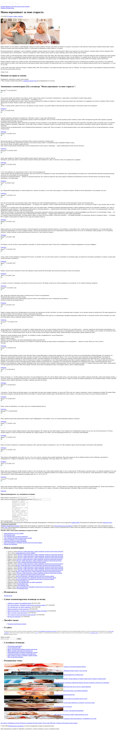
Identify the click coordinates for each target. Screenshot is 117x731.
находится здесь (107, 522)
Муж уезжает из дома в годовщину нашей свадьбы (22, 655)
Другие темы (46, 723)
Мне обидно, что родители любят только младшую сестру (71, 714)
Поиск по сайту (5, 637)
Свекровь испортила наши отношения (15, 541)
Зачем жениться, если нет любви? (14, 533)
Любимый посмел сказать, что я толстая (75, 670)
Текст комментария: (6, 521)
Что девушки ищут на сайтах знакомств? (16, 536)
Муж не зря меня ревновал (15, 657)
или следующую (67, 526)
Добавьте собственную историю (10, 526)
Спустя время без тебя (14, 647)
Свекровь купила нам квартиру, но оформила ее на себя (79, 718)
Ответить (3, 108)
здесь (6, 527)
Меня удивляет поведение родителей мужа (20, 651)
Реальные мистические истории (17, 624)
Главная (3, 6)
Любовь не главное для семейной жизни (19, 603)
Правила (3, 8)
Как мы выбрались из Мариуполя (73, 674)
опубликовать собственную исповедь (48, 631)
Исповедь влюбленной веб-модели (64, 694)
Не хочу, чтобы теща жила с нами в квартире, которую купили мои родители (40, 551)
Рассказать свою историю (22, 6)
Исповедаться (10, 8)
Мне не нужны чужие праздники (17, 613)
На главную (4, 723)
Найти (19, 638)
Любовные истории (14, 723)
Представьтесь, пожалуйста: (9, 497)
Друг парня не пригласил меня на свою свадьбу (18, 538)
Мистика (52, 723)
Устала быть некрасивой (15, 646)
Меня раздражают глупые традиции (18, 609)
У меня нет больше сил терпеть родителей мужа (22, 654)
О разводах (59, 723)
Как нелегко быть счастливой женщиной (75, 690)
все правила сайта (94, 632)
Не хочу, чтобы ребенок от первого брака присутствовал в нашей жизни (84, 678)
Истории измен (37, 723)
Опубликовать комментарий (8, 524)
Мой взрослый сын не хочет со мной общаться (77, 686)
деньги (11, 16)
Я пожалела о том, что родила (63, 706)
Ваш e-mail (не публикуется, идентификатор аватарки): (17, 499)
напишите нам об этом (29, 81)
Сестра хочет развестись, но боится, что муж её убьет (79, 702)
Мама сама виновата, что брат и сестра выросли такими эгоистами (27, 611)
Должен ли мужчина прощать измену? (74, 666)
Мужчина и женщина (26, 723)
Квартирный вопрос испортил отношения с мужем (22, 652)
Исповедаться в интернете (16, 726)
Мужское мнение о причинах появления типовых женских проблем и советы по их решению (81, 682)
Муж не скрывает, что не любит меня (15, 539)
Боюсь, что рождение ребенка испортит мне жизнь (22, 649)
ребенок (20, 16)
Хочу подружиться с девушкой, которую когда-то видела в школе (23, 542)
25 (8, 16)
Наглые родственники (10, 544)
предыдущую (58, 526)
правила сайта (75, 522)
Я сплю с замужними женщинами (73, 710)
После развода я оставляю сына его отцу (75, 698)
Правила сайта (10, 6)
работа (15, 16)
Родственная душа (9, 535)
